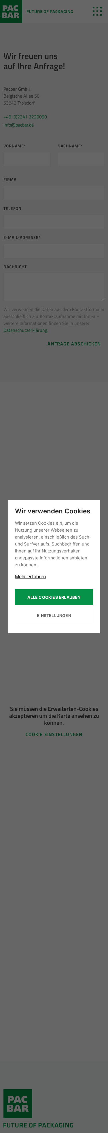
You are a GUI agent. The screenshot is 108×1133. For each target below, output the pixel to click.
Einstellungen (54, 615)
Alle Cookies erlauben (53, 597)
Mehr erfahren (30, 576)
